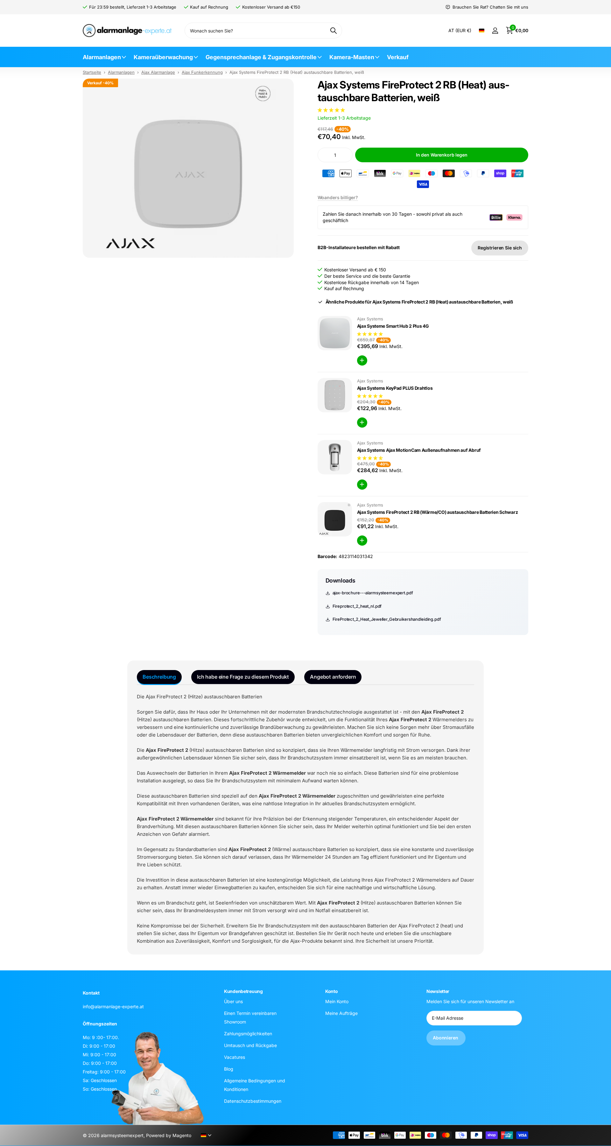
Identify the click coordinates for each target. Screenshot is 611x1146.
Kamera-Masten (351, 57)
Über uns (233, 1001)
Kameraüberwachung (163, 57)
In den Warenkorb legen (441, 154)
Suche (333, 30)
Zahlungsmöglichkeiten (248, 1033)
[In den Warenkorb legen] (362, 360)
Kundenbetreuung (243, 991)
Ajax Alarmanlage (158, 72)
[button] (331, 110)
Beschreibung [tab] (159, 677)
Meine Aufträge (341, 1013)
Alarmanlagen (102, 57)
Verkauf (398, 57)
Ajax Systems (370, 318)
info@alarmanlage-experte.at (113, 1006)
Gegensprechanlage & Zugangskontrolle (261, 57)
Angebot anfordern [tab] (333, 677)
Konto (331, 991)
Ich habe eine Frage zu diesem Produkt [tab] (243, 677)
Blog (228, 1068)
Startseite (92, 72)
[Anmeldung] (495, 31)
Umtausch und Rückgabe (250, 1045)
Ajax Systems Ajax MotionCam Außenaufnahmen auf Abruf (419, 450)
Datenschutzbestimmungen (252, 1100)
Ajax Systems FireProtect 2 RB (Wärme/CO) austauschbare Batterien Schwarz (437, 512)
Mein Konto (336, 1001)
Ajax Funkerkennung (202, 72)
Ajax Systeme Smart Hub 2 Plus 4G (393, 326)
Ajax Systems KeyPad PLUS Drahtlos (395, 388)
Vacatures (234, 1056)
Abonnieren (446, 1037)
